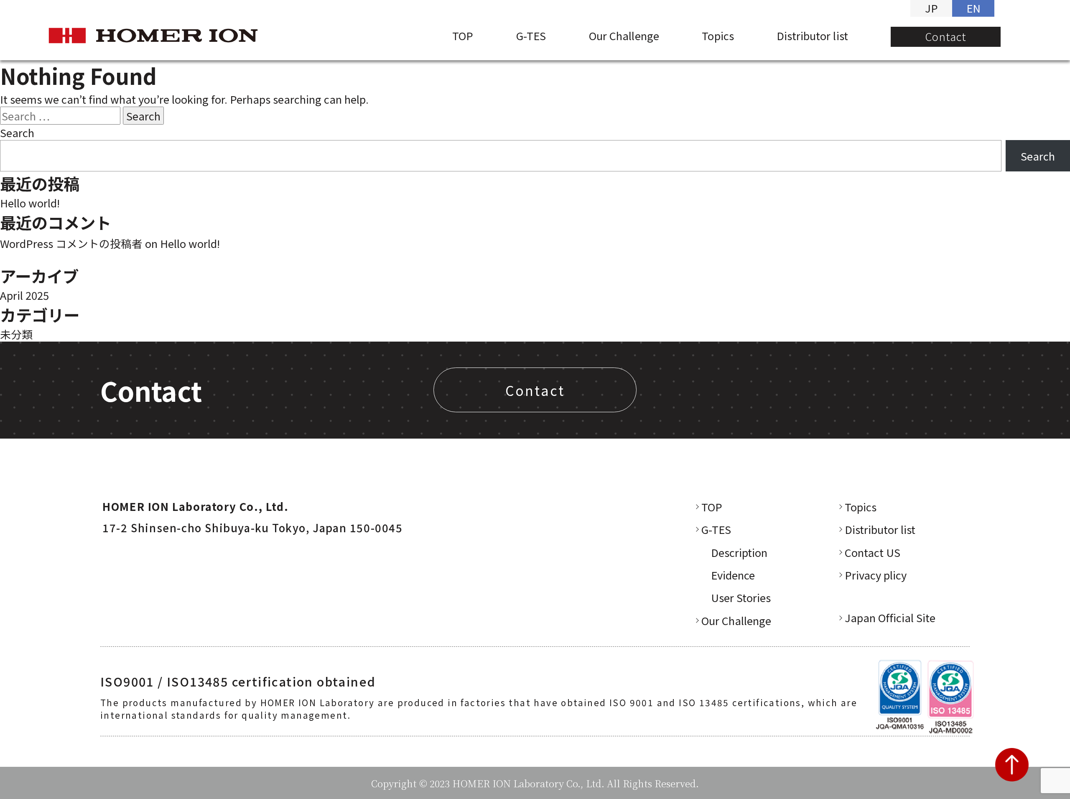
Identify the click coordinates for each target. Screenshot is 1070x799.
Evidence (733, 574)
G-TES (531, 35)
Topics (718, 35)
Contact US (872, 552)
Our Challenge (624, 35)
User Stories (741, 597)
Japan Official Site (890, 617)
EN (973, 7)
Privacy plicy (876, 574)
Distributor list (812, 35)
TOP (462, 35)
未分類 (16, 334)
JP (931, 7)
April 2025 (24, 295)
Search (17, 132)
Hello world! (30, 202)
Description (739, 552)
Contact (945, 36)
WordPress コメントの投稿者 (71, 243)
